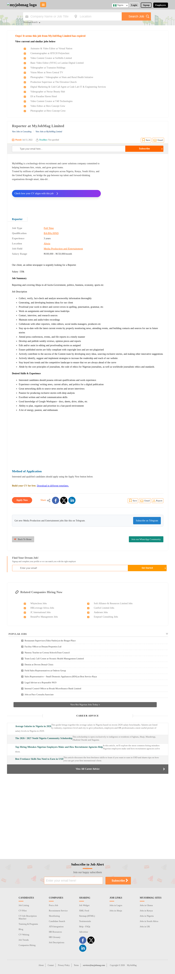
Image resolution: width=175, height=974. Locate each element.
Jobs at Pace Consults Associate (39, 694)
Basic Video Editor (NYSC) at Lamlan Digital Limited (57, 63)
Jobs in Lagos (116, 905)
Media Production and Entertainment (63, 248)
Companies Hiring (27, 945)
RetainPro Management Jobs (44, 617)
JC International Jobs (40, 612)
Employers (160, 5)
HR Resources (55, 932)
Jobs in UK (145, 926)
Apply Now (22, 500)
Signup (146, 5)
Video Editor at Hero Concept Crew (47, 106)
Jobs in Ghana (146, 905)
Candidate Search (57, 921)
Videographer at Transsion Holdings (47, 67)
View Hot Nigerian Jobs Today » (85, 704)
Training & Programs (28, 924)
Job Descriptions (56, 942)
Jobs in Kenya (146, 910)
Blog (21, 929)
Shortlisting (54, 916)
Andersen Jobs (101, 612)
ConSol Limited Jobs (104, 608)
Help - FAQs (84, 926)
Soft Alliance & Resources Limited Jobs (113, 603)
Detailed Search (30, 22)
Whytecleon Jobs (38, 603)
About (41, 965)
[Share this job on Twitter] (63, 500)
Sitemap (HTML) (87, 916)
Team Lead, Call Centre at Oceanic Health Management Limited (54, 658)
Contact (51, 965)
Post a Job (53, 905)
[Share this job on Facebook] (55, 500)
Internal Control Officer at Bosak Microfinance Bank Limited (53, 688)
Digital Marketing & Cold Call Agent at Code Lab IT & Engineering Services (68, 87)
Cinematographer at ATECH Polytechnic (50, 53)
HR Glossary (54, 937)
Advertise (83, 932)
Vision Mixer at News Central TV (46, 72)
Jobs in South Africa (149, 921)
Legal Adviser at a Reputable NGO (40, 682)
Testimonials (85, 921)
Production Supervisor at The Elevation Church (53, 82)
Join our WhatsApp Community (146, 539)
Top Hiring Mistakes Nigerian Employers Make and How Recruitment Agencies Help (59, 747)
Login (134, 5)
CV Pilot (23, 910)
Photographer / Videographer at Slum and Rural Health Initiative (61, 77)
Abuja (47, 243)
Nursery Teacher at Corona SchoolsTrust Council (47, 652)
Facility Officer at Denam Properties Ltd (43, 646)
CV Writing (24, 934)
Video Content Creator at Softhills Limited (51, 58)
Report (159, 500)
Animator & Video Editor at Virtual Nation (51, 48)
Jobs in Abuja (116, 910)
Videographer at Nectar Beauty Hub (47, 91)
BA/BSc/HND (51, 233)
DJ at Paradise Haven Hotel (43, 96)
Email (160, 140)
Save (148, 140)
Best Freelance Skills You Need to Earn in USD (39, 759)
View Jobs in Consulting (21, 131)
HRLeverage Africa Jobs (42, 608)
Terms (76, 965)
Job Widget (84, 905)
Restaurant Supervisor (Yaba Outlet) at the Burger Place (50, 640)
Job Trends (24, 940)
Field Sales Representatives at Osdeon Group (45, 670)
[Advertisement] (134, 183)
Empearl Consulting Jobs (106, 617)
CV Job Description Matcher (28, 917)
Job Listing (24, 905)
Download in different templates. (53, 485)
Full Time (49, 228)
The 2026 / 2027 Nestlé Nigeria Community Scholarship (43, 738)
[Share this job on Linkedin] (72, 500)
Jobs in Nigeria (147, 916)
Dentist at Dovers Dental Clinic (39, 664)
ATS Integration (56, 926)
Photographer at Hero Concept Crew (48, 111)
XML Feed (84, 910)
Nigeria (120, 5)
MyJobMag (132, 965)
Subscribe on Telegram (147, 520)
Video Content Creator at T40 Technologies (51, 101)
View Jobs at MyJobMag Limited (49, 131)
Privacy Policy (64, 965)
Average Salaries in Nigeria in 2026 (33, 726)
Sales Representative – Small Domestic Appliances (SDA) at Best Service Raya (61, 676)
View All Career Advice (87, 769)
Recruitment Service (58, 910)
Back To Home (25, 539)
